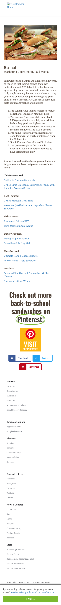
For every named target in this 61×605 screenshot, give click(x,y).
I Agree (30, 598)
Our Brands (12, 396)
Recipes (10, 523)
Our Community (13, 453)
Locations (11, 386)
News (9, 519)
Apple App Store (14, 427)
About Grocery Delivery (17, 410)
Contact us (11, 509)
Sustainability (13, 457)
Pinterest (11, 488)
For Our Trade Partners (16, 568)
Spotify (10, 498)
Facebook (11, 479)
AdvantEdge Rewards (16, 549)
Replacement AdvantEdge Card (20, 559)
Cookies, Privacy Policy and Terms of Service (32, 592)
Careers (10, 448)
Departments (12, 391)
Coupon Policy (13, 554)
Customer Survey (14, 528)
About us (10, 443)
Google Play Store (14, 431)
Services (10, 462)
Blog (8, 514)
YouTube (10, 493)
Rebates (10, 538)
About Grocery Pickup (16, 405)
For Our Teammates (15, 564)
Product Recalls (13, 533)
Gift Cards (11, 400)
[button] (19, 358)
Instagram (11, 483)
